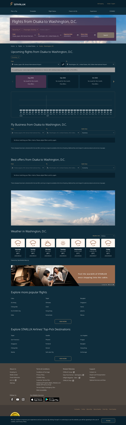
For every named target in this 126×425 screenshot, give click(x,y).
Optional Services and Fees (98, 380)
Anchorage (83, 352)
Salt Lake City (50, 352)
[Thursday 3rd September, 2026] (54, 110)
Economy (14, 57)
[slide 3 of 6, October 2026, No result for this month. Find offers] (95, 81)
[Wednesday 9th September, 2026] (72, 110)
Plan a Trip (14, 11)
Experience (93, 11)
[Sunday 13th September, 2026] (84, 110)
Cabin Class (84, 129)
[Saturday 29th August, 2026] (39, 110)
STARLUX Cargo (69, 372)
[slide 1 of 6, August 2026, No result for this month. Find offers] (31, 81)
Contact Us (93, 372)
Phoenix (48, 339)
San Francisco (15, 339)
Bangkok (82, 298)
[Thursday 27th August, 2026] (33, 110)
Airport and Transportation (97, 375)
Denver (48, 348)
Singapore (83, 302)
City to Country (97, 409)
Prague (82, 339)
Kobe (12, 315)
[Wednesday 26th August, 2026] (30, 110)
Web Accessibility (41, 390)
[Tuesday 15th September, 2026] (90, 110)
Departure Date (68, 34)
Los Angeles (83, 335)
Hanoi (82, 307)
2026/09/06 (84, 36)
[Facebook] (12, 399)
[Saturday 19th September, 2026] (102, 110)
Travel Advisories (15, 377)
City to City (89, 409)
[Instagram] (23, 399)
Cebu (12, 298)
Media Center (14, 375)
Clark (47, 307)
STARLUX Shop (68, 380)
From (14, 34)
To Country (77, 409)
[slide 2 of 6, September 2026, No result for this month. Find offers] (63, 81)
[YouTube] (17, 399)
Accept (108, 420)
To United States (30, 46)
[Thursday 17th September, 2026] (96, 110)
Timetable (33, 11)
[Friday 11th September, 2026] (78, 110)
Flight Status (52, 11)
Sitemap (12, 383)
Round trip (16, 30)
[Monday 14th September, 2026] (87, 110)
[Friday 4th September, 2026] (57, 110)
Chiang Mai (14, 307)
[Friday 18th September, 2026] (99, 110)
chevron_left (12, 81)
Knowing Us (13, 372)
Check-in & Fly (73, 11)
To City (83, 409)
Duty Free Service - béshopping (73, 375)
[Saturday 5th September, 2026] (60, 110)
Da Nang (13, 302)
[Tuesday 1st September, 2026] (48, 110)
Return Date (84, 34)
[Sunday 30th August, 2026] (42, 110)
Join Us (13, 380)
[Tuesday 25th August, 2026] (27, 110)
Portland (48, 344)
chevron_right (113, 81)
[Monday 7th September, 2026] (66, 110)
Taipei (47, 298)
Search (106, 35)
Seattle (48, 335)
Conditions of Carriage (43, 372)
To (38, 34)
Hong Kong (49, 311)
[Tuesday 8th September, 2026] (69, 110)
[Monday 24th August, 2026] (24, 110)
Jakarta (82, 311)
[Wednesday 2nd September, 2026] (51, 110)
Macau (82, 315)
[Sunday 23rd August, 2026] (21, 110)
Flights (20, 46)
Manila (13, 352)
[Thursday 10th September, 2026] (75, 110)
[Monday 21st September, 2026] (108, 110)
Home (13, 46)
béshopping (100, 3)
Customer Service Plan (43, 380)
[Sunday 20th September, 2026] (105, 110)
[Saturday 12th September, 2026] (81, 110)
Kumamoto (49, 315)
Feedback (92, 377)
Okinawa (48, 302)
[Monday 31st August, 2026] (45, 110)
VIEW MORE (63, 321)
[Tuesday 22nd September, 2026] (111, 110)
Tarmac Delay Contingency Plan (45, 387)
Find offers (31, 84)
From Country (112, 409)
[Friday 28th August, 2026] (36, 110)
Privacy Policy (22, 421)
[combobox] (23, 36)
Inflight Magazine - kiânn (71, 378)
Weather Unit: (96, 236)
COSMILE (112, 11)
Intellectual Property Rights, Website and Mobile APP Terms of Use (48, 384)
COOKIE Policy (40, 377)
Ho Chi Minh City (16, 311)
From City (105, 409)
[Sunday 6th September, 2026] (63, 110)
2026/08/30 (67, 36)
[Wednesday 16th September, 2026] (93, 110)
